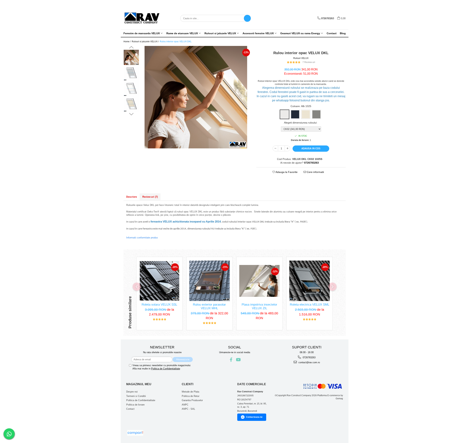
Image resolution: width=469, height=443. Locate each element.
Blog (343, 33)
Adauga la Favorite (286, 172)
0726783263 (308, 357)
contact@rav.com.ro (309, 362)
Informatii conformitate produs (142, 237)
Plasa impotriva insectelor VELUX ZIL (259, 306)
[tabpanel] (196, 97)
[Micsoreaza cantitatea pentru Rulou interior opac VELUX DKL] (275, 148)
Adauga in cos (310, 148)
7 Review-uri (308, 62)
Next (131, 113)
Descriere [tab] (131, 196)
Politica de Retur (190, 396)
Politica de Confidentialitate (165, 368)
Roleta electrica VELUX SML (309, 304)
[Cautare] (247, 18)
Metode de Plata (190, 391)
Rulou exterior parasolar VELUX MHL (209, 306)
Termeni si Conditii (136, 396)
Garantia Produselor (192, 400)
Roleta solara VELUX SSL (159, 304)
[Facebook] (231, 359)
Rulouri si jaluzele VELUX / (145, 41)
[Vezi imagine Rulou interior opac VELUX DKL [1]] (131, 73)
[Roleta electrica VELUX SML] (309, 281)
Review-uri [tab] (150, 196)
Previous (131, 48)
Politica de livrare (135, 404)
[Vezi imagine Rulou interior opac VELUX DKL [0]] (131, 57)
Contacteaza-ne (254, 417)
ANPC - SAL (188, 409)
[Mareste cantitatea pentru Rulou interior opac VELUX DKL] (287, 148)
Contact (332, 33)
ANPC (185, 404)
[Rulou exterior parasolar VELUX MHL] (209, 281)
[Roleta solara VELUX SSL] (159, 281)
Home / (127, 41)
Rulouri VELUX (301, 58)
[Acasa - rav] (141, 18)
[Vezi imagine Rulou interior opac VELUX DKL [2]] (131, 88)
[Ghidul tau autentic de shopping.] (135, 433)
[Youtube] (238, 359)
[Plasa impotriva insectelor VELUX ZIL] (259, 281)
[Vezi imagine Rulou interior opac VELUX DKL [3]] (131, 104)
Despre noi (132, 391)
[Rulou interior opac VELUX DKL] (196, 97)
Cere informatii (315, 172)
